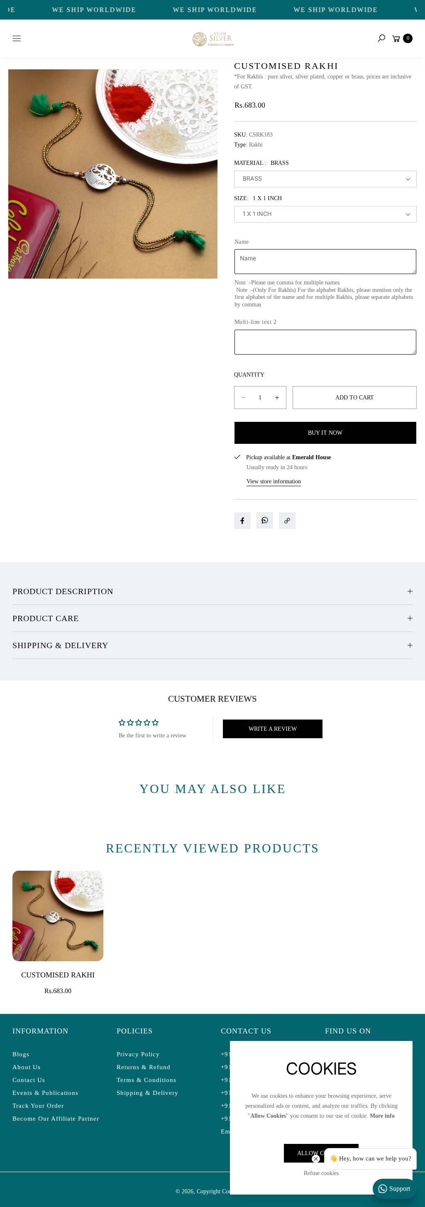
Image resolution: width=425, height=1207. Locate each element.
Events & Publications (45, 1092)
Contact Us (28, 1080)
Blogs (20, 1054)
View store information (274, 481)
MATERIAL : (261, 163)
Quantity (249, 375)
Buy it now (325, 433)
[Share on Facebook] (242, 520)
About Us (26, 1067)
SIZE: (258, 198)
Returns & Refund (144, 1067)
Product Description (62, 591)
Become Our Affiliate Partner (55, 1118)
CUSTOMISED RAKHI (58, 975)
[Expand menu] (16, 38)
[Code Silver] (212, 38)
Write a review (273, 729)
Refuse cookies (321, 1173)
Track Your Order (38, 1105)
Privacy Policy (138, 1054)
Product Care (45, 618)
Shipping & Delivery (60, 645)
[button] (381, 38)
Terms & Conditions (146, 1080)
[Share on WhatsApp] (264, 520)
